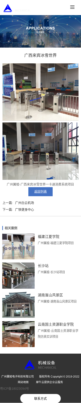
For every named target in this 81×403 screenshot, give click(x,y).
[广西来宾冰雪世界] (40, 119)
